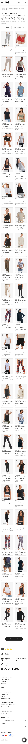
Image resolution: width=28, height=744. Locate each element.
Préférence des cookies (6, 711)
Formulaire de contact (6, 692)
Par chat (3, 696)
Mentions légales (5, 713)
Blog (17, 669)
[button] (24, 739)
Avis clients (3, 683)
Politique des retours (5, 698)
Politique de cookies (5, 709)
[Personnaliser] (19, 33)
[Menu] (2, 2)
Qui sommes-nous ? (5, 679)
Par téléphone (4, 694)
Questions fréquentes (6, 690)
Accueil (3, 8)
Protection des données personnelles (9, 706)
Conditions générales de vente (8, 704)
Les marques (4, 681)
